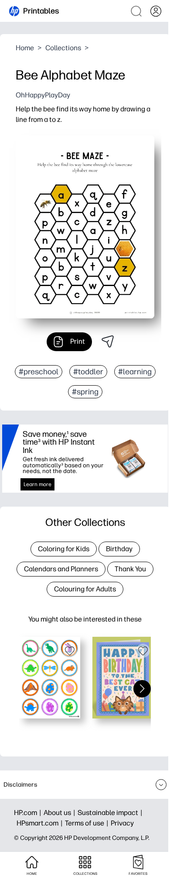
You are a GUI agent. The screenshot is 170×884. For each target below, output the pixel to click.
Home (25, 48)
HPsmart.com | (41, 823)
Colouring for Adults (85, 589)
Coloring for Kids (63, 549)
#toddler (88, 371)
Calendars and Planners (61, 569)
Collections (63, 48)
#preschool (38, 371)
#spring (85, 392)
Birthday (119, 549)
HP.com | (29, 812)
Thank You (130, 569)
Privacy (122, 823)
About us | (61, 812)
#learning (135, 371)
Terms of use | (88, 823)
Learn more (37, 484)
